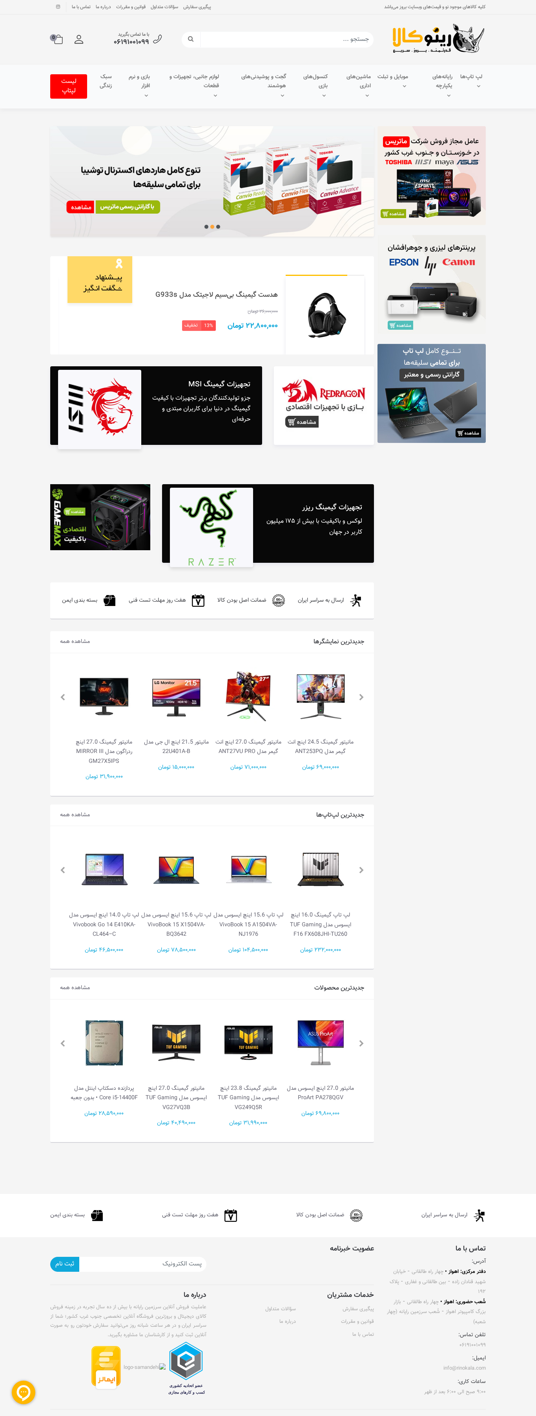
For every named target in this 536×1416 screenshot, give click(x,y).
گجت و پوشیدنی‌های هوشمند (263, 82)
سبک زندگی (106, 82)
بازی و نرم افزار (139, 82)
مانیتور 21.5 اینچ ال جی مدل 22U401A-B (248, 747)
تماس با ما (81, 7)
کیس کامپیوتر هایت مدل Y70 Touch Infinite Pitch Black (104, 1093)
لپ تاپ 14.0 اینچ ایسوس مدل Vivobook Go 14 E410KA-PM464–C (104, 925)
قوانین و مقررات (131, 7)
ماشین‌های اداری (358, 82)
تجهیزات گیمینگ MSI (219, 384)
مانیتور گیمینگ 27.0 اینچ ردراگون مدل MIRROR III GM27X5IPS (176, 752)
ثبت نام (64, 1264)
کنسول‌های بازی (315, 82)
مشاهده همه (75, 641)
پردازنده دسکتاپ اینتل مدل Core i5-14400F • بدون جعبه (176, 1093)
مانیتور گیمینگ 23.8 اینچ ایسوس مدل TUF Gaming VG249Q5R (320, 1098)
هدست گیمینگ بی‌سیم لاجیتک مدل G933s (216, 295)
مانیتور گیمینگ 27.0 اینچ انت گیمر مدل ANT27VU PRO (321, 747)
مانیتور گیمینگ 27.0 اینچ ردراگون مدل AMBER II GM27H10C (104, 752)
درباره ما (103, 7)
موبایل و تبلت (392, 77)
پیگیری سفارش (197, 7)
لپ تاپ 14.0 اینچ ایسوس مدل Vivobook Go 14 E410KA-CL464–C (176, 925)
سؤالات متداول (164, 7)
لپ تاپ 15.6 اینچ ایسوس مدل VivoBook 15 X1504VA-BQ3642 (248, 925)
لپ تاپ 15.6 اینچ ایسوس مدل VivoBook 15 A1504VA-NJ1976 (321, 925)
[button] (79, 39)
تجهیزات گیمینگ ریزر (332, 507)
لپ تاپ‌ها (471, 77)
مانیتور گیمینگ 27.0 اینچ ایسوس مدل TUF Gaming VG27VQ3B (248, 1098)
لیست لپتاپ (69, 86)
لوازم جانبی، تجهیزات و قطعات (194, 82)
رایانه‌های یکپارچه (442, 82)
